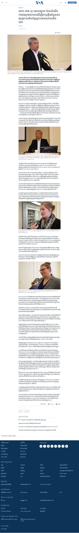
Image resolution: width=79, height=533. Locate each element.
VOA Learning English (45, 484)
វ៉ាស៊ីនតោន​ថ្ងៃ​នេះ (4, 448)
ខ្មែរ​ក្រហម (21, 7)
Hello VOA (22, 451)
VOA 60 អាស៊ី (4, 457)
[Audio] (60, 3)
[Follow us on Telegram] (55, 446)
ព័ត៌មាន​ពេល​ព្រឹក (23, 445)
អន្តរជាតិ (2, 467)
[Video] (65, 3)
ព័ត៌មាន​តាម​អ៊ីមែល (44, 492)
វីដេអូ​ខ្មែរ (2, 445)
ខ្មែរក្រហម (42, 473)
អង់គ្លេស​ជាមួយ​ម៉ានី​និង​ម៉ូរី (6, 484)
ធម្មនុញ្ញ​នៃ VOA (24, 500)
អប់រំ (21, 476)
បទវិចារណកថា (63, 476)
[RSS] (59, 446)
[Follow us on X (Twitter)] (44, 446)
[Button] (57, 33)
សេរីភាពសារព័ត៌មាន (64, 467)
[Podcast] (62, 446)
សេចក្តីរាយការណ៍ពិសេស (45, 476)
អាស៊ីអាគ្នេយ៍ (3, 476)
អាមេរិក (2, 470)
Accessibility (43, 508)
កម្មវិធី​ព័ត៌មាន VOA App (6, 492)
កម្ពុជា (2, 465)
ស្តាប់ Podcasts (24, 492)
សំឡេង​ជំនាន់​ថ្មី (23, 454)
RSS (61, 492)
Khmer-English (63, 473)
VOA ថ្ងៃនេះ (3, 451)
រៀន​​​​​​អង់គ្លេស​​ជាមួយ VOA (26, 484)
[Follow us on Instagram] (51, 446)
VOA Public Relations (6, 511)
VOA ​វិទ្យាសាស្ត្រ (4, 454)
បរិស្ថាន (41, 465)
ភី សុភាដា (21, 26)
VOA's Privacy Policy (26, 511)
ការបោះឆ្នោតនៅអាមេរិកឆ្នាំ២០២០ (66, 470)
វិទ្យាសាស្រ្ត (42, 467)
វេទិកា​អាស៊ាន (23, 457)
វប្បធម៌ (41, 470)
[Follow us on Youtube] (48, 446)
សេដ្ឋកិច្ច (22, 467)
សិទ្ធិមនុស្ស (23, 470)
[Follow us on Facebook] (41, 446)
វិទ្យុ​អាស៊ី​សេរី (42, 511)
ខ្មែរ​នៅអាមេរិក (4, 473)
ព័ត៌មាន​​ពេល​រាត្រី (23, 448)
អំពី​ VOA (3, 500)
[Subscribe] (66, 446)
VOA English (24, 508)
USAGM (3, 508)
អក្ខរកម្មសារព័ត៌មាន (64, 465)
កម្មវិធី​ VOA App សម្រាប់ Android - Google (28, 520)
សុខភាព (22, 473)
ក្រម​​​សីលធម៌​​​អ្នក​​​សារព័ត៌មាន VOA (47, 500)
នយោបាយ (23, 465)
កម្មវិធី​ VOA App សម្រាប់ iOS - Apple (9, 519)
